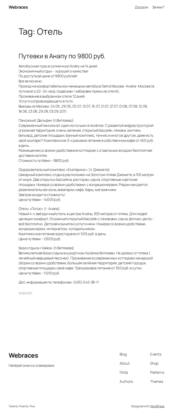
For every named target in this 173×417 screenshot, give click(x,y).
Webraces (18, 7)
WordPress (157, 406)
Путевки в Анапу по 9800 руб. (62, 56)
